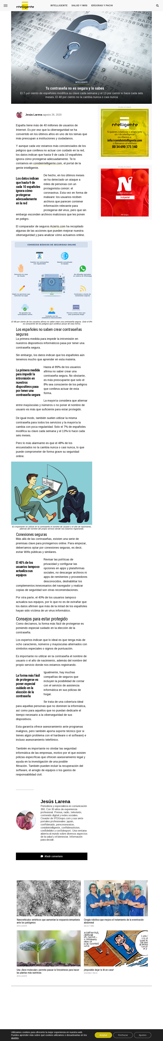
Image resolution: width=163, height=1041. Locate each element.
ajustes (15, 1038)
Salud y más (79, 5)
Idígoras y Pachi (102, 5)
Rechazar (123, 1035)
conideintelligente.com (47, 163)
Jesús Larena (33, 114)
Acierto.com (57, 226)
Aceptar (103, 1035)
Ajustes (142, 1035)
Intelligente (59, 5)
